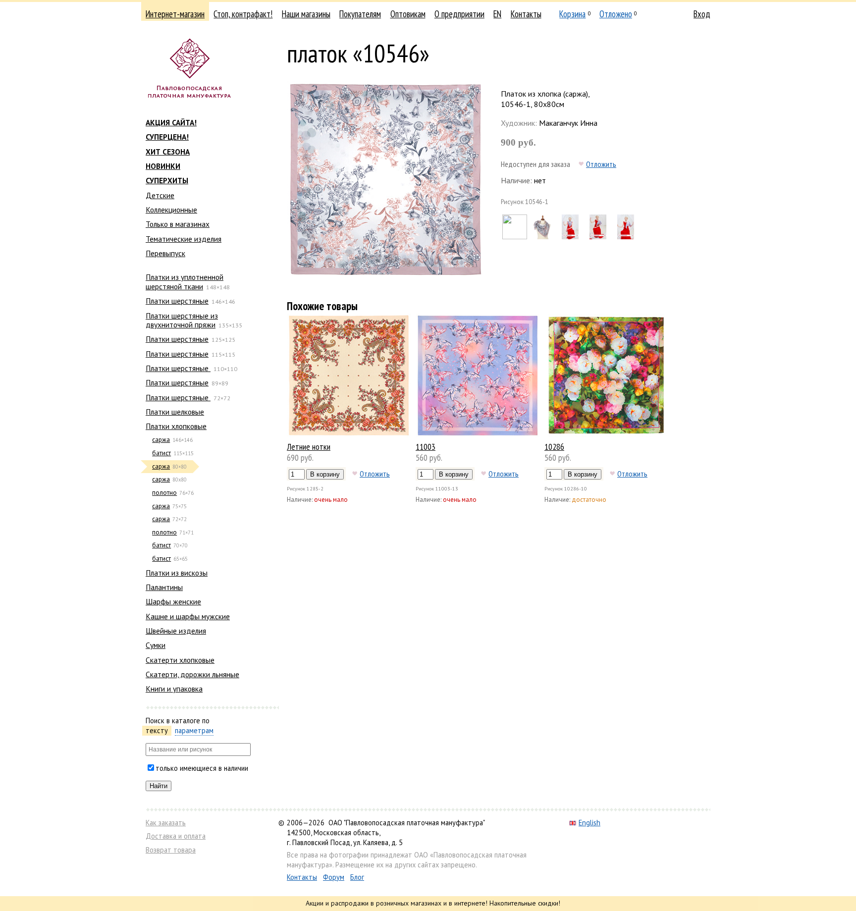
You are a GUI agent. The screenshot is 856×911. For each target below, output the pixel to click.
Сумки (155, 645)
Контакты (526, 14)
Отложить (601, 164)
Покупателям (360, 14)
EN (497, 14)
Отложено (615, 14)
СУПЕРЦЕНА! (167, 137)
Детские (160, 195)
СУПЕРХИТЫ (167, 180)
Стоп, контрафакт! (243, 14)
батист (161, 453)
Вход (702, 14)
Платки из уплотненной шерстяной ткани (184, 281)
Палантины (164, 587)
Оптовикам (408, 14)
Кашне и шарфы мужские (188, 616)
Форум (333, 877)
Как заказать (166, 822)
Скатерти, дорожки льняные (192, 674)
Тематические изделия (183, 239)
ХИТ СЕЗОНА (168, 152)
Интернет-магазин (175, 14)
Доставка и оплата (176, 836)
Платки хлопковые (176, 426)
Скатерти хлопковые (180, 660)
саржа (161, 439)
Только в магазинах (178, 224)
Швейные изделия (176, 631)
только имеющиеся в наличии (202, 768)
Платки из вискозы (177, 573)
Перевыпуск (165, 253)
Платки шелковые (175, 412)
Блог (357, 877)
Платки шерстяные (177, 301)
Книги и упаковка (174, 689)
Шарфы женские (173, 601)
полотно (164, 492)
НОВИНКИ (163, 166)
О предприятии (459, 14)
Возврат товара (171, 850)
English (589, 822)
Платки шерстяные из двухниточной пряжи (182, 320)
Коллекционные (171, 209)
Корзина (572, 14)
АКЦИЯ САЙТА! (171, 122)
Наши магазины (306, 14)
